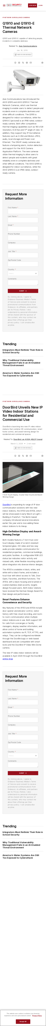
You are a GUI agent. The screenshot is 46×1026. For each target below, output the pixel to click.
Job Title (12, 251)
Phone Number (14, 234)
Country (12, 269)
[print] (42, 63)
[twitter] (23, 63)
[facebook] (15, 63)
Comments (12, 279)
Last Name (13, 216)
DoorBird (7, 504)
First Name (13, 207)
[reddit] (27, 63)
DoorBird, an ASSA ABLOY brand (27, 439)
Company (12, 243)
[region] (23, 1018)
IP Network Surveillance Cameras (16, 17)
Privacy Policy (37, 1015)
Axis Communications (28, 46)
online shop (8, 659)
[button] (4, 5)
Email (11, 225)
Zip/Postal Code (14, 260)
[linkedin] (19, 63)
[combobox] (23, 273)
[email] (31, 63)
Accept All (23, 1021)
